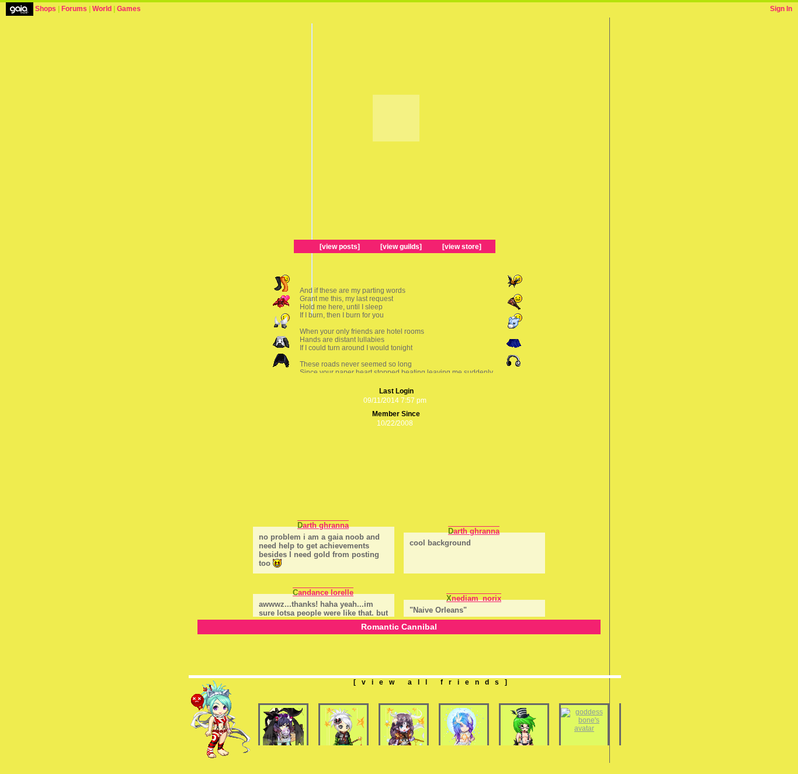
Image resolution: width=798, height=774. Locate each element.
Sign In (781, 9)
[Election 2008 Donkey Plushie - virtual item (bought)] (513, 328)
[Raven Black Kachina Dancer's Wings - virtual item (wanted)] (282, 367)
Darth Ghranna (323, 525)
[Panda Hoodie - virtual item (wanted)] (282, 348)
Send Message (359, 153)
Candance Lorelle (323, 592)
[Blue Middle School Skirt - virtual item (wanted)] (513, 348)
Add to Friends (359, 82)
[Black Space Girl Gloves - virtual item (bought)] (282, 328)
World (102, 9)
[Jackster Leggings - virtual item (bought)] (282, 290)
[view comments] (296, 502)
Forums (74, 9)
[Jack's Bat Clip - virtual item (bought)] (513, 290)
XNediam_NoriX (473, 598)
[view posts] (340, 247)
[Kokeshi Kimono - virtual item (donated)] (282, 309)
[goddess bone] (584, 728)
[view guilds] (401, 247)
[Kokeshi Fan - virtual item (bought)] (513, 309)
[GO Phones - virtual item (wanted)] (513, 367)
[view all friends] (433, 682)
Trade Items (432, 153)
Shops (45, 9)
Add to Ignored (429, 82)
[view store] (461, 247)
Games (129, 9)
